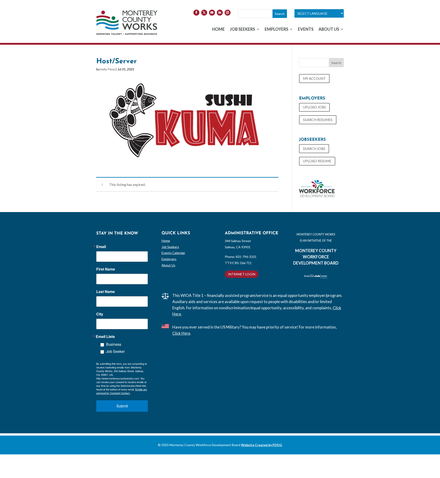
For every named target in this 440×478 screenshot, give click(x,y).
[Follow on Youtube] (212, 13)
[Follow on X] (204, 13)
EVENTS (306, 30)
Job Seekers (170, 247)
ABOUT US (329, 30)
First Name (105, 269)
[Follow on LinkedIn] (220, 13)
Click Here (181, 333)
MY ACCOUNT (314, 78)
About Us (168, 265)
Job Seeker (115, 351)
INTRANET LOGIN (241, 274)
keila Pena (107, 69)
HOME (218, 30)
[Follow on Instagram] (228, 13)
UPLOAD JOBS (314, 107)
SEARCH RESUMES (318, 120)
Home (166, 241)
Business (113, 344)
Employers (169, 259)
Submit (122, 406)
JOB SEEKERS (242, 30)
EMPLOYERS (276, 30)
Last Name (105, 291)
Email (101, 247)
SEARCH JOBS (314, 148)
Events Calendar (173, 253)
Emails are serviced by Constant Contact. (121, 391)
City (99, 314)
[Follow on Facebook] (196, 13)
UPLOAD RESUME (317, 161)
